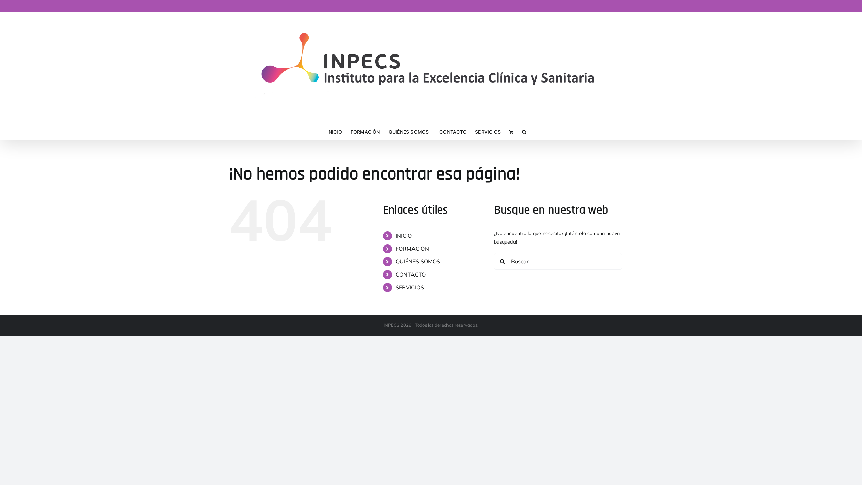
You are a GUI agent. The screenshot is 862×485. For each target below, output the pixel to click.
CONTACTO (411, 274)
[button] (524, 131)
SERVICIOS (410, 287)
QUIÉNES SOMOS (418, 261)
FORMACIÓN (412, 248)
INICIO (404, 235)
